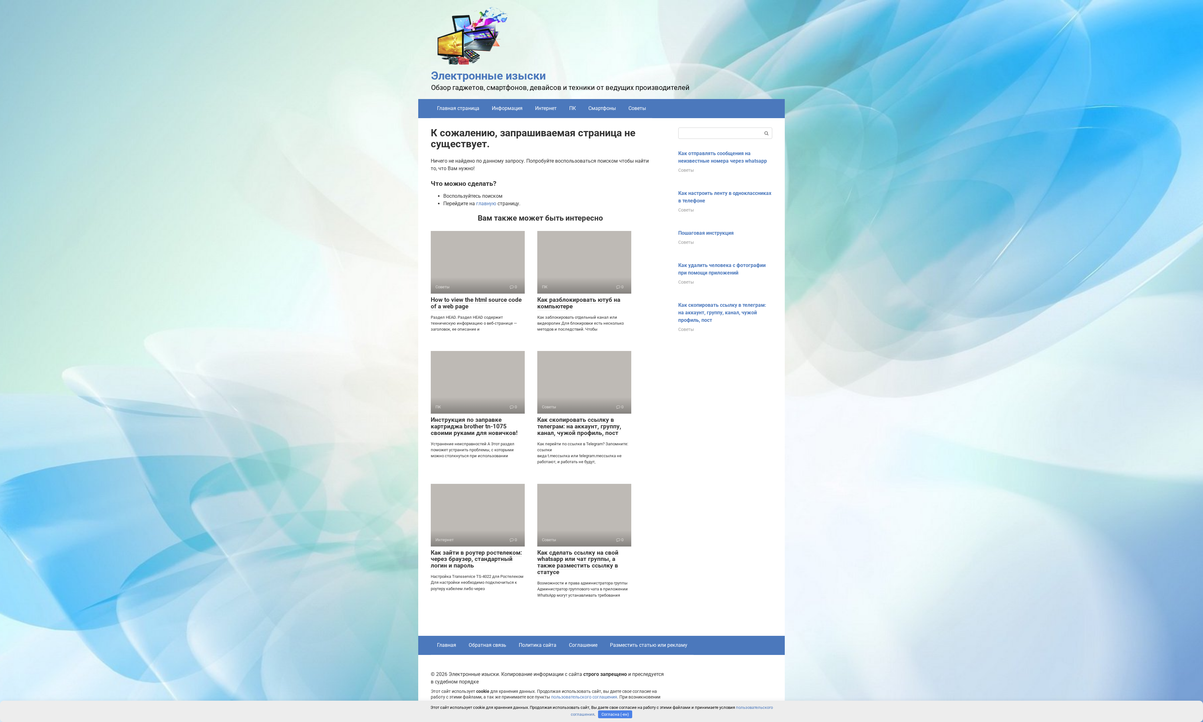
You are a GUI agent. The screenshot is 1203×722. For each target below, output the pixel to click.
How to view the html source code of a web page (476, 303)
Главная (446, 645)
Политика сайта (537, 645)
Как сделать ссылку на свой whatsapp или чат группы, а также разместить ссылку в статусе (577, 562)
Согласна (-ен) (615, 714)
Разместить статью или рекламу (648, 645)
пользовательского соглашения (584, 697)
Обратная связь (487, 645)
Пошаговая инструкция (706, 233)
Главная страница (458, 108)
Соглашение (583, 645)
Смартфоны (602, 108)
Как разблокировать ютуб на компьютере (578, 303)
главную (486, 204)
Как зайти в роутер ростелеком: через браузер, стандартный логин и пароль (476, 559)
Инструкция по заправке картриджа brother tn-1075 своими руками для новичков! (474, 426)
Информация (507, 108)
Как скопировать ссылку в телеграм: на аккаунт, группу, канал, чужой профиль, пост (579, 426)
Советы (637, 108)
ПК (572, 108)
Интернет (546, 108)
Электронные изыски (488, 75)
